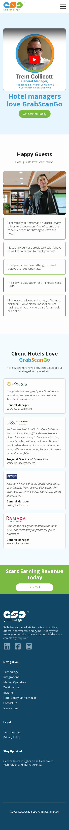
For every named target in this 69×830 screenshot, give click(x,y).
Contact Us (10, 703)
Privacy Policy (11, 737)
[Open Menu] (63, 6)
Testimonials (11, 687)
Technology (10, 672)
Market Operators (14, 682)
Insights (8, 692)
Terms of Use (11, 732)
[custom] (6, 646)
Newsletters (11, 708)
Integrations (11, 677)
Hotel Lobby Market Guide (20, 698)
